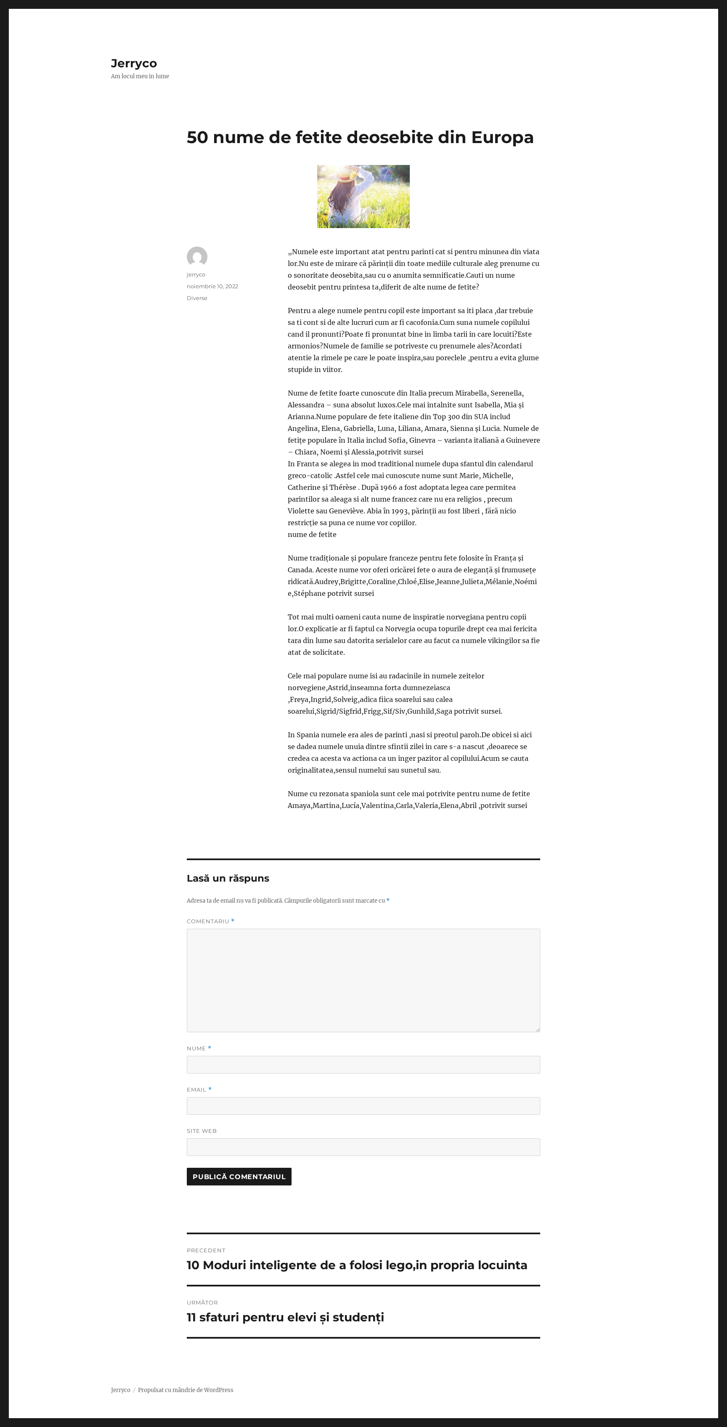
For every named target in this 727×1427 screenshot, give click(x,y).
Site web (202, 1130)
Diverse (197, 298)
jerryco (196, 274)
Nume (199, 1048)
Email (199, 1089)
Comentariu (211, 921)
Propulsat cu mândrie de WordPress (185, 1390)
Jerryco (134, 63)
